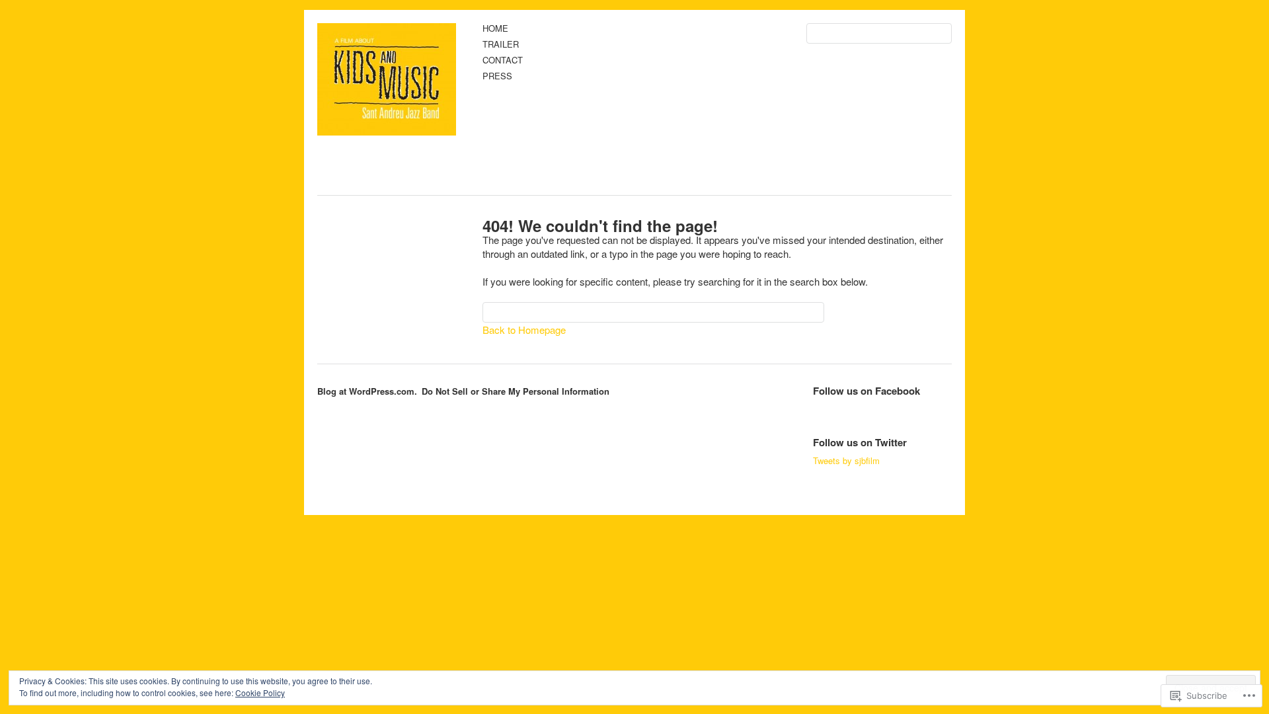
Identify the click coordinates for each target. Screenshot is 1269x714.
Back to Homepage (524, 330)
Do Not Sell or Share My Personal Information (515, 391)
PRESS (497, 76)
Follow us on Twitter (860, 442)
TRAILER (500, 44)
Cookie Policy (260, 692)
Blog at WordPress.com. (367, 391)
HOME (495, 28)
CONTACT (502, 60)
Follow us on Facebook (866, 390)
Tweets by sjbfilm (846, 460)
